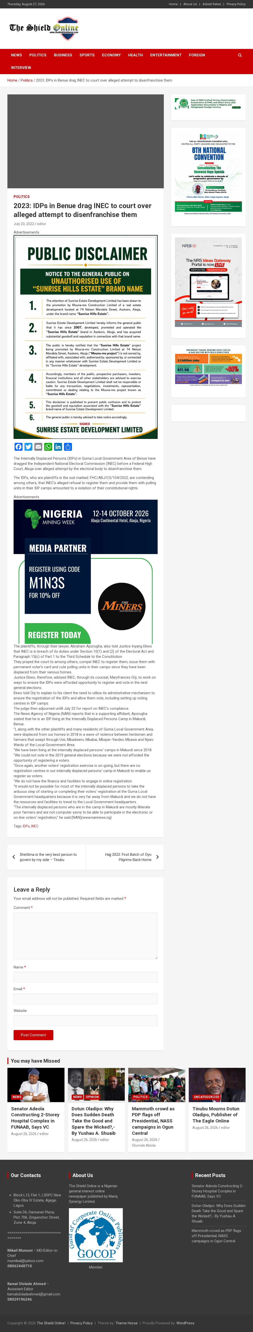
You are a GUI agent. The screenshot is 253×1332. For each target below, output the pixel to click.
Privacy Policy (236, 4)
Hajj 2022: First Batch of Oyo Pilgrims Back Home (128, 857)
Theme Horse (126, 1323)
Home (173, 4)
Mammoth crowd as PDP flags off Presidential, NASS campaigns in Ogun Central (153, 1121)
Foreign (197, 55)
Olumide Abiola (144, 1145)
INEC (34, 826)
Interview (21, 67)
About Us (190, 4)
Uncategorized (206, 1097)
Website (20, 1011)
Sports (87, 55)
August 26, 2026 (24, 1134)
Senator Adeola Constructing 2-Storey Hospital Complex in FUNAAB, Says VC (35, 1118)
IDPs (26, 826)
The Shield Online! (51, 1323)
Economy (111, 55)
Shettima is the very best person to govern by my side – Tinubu (48, 857)
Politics (37, 55)
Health (135, 55)
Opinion (92, 1097)
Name (20, 967)
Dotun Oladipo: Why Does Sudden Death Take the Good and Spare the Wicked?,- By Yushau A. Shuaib (94, 1121)
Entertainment (166, 55)
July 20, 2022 (24, 224)
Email (19, 989)
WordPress (185, 1323)
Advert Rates (212, 4)
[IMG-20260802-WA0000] (86, 502)
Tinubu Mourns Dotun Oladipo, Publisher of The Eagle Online (215, 1115)
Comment (23, 907)
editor (41, 224)
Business (63, 55)
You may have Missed (35, 1061)
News (16, 55)
